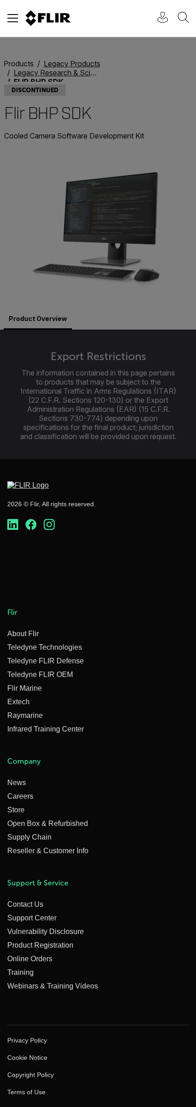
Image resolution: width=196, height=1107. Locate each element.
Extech (18, 702)
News (16, 782)
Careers (20, 796)
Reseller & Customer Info (47, 851)
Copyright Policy (30, 1074)
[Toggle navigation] (12, 18)
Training (20, 972)
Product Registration (40, 945)
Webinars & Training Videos (52, 986)
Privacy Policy (27, 1040)
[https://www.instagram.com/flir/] (49, 525)
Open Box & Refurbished (47, 823)
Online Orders (29, 959)
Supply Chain (29, 837)
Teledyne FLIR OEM (40, 674)
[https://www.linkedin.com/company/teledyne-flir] (12, 525)
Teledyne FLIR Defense (45, 661)
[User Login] (157, 18)
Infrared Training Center (45, 729)
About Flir (23, 634)
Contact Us (25, 904)
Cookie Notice (27, 1057)
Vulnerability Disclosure (45, 931)
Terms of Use (26, 1092)
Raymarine (25, 715)
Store (16, 810)
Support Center (32, 918)
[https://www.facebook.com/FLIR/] (31, 525)
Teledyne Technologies (44, 647)
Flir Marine (24, 688)
